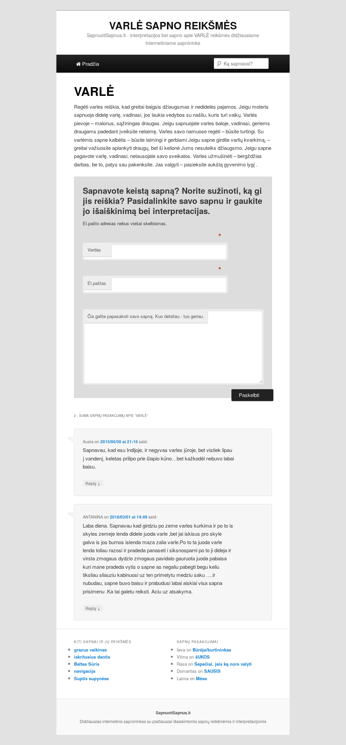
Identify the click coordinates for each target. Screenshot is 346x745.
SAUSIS (212, 671)
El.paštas (97, 283)
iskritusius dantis (92, 657)
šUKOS (202, 657)
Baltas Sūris (86, 664)
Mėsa (201, 678)
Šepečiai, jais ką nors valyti (223, 664)
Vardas (94, 249)
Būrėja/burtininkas (212, 649)
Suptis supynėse (91, 678)
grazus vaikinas (90, 649)
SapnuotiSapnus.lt (173, 713)
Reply (92, 483)
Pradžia (90, 63)
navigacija (84, 671)
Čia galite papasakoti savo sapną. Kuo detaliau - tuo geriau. (146, 316)
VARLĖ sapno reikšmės (173, 25)
